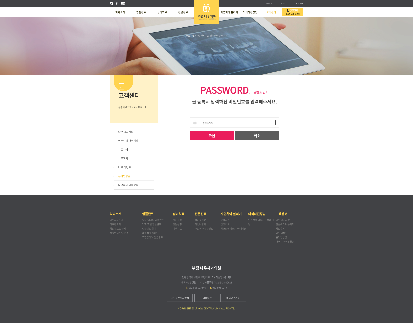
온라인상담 (124, 176)
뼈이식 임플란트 (150, 233)
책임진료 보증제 (118, 228)
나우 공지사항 (125, 132)
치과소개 (120, 12)
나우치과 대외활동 (128, 185)
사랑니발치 (200, 224)
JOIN (283, 3)
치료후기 (123, 158)
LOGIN (269, 3)
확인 (212, 135)
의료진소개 (115, 224)
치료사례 (123, 149)
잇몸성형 (177, 224)
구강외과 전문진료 (204, 228)
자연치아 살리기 (229, 12)
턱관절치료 (200, 220)
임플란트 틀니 (149, 228)
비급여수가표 (233, 298)
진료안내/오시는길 (119, 233)
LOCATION (298, 3)
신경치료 (225, 224)
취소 (257, 135)
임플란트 (141, 12)
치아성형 (177, 220)
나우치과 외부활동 (285, 241)
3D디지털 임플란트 (151, 224)
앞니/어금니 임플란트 (153, 220)
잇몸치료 (225, 220)
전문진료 (183, 12)
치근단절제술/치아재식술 (233, 228)
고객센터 (271, 12)
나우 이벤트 (124, 167)
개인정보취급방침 (180, 298)
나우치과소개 (116, 220)
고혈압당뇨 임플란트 (152, 237)
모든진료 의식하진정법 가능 (261, 222)
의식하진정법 (250, 12)
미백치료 (177, 228)
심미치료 (162, 12)
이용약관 (207, 298)
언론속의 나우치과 (128, 140)
